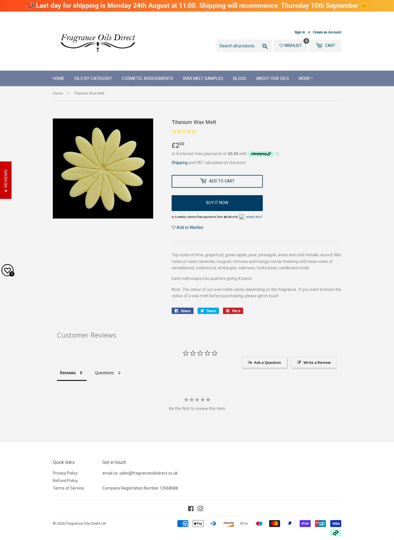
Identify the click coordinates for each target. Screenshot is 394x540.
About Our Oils (272, 78)
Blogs (239, 78)
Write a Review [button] (317, 362)
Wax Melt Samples (203, 78)
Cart (329, 45)
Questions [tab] (104, 372)
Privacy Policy (65, 473)
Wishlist (293, 45)
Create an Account (327, 32)
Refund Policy (65, 480)
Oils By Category (93, 78)
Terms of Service (68, 488)
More (304, 78)
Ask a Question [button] (267, 362)
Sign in (299, 32)
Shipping (179, 162)
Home (58, 78)
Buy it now (217, 202)
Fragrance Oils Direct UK (86, 523)
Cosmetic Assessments (147, 78)
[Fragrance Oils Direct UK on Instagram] (200, 509)
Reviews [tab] (68, 372)
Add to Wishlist (189, 227)
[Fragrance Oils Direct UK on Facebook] (191, 509)
